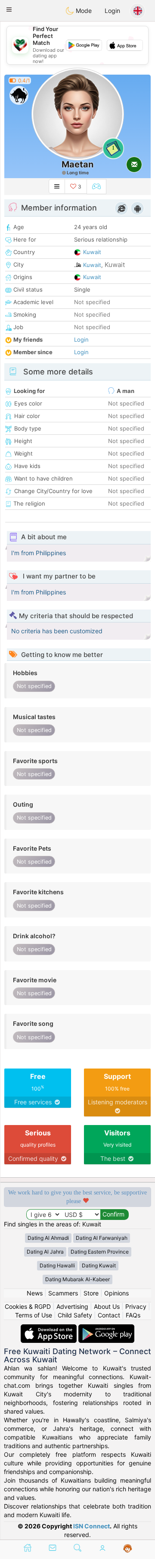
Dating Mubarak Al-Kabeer (77, 1279)
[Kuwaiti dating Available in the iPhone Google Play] (106, 1328)
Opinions (116, 1293)
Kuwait (92, 251)
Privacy (135, 1306)
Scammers (63, 1293)
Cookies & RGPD (28, 1306)
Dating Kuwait (99, 1265)
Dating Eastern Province (100, 1251)
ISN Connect (91, 1526)
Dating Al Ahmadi (48, 1238)
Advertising (72, 1306)
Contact (109, 1315)
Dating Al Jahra (45, 1251)
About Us (107, 1306)
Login (112, 10)
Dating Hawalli (57, 1265)
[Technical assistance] (127, 1548)
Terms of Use (33, 1315)
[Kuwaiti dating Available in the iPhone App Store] (49, 1328)
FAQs (133, 1315)
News (35, 1293)
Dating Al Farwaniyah (101, 1238)
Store (91, 1293)
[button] (9, 9)
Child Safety (75, 1315)
